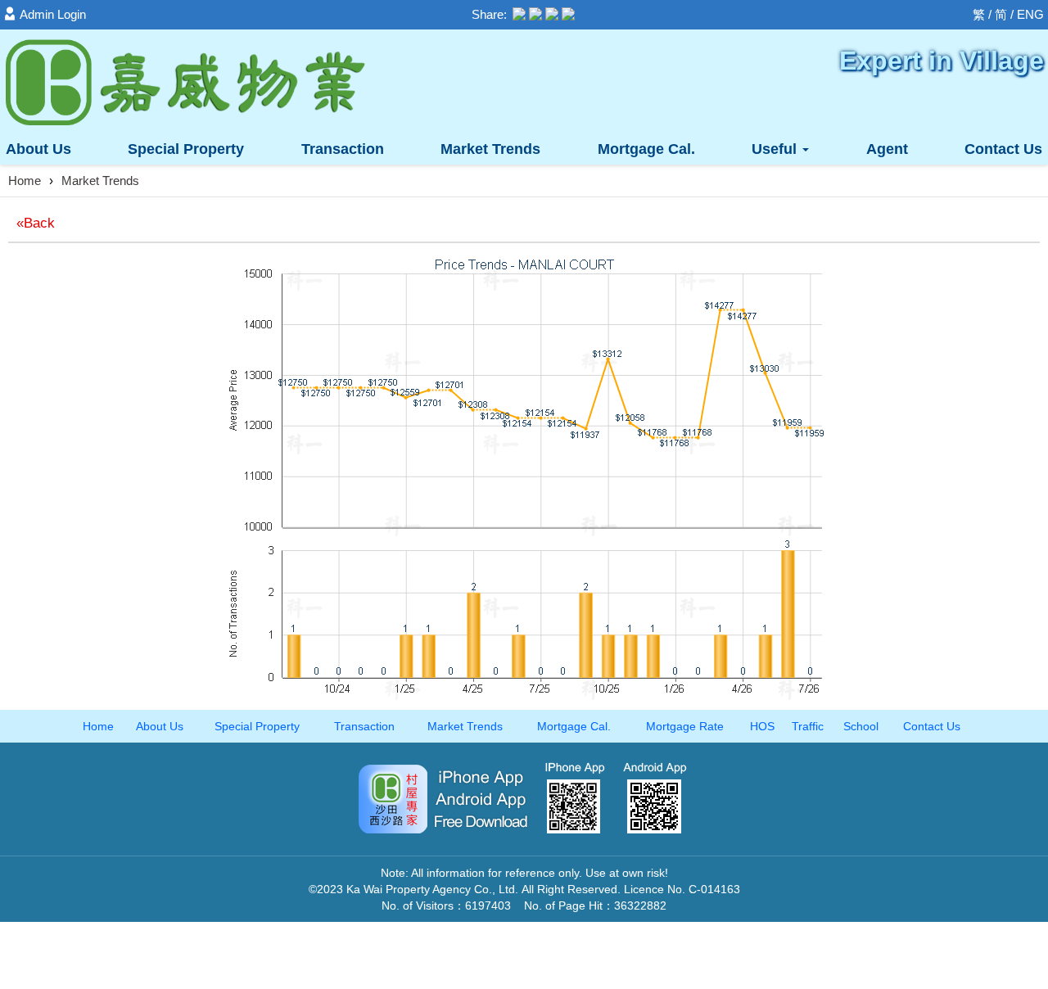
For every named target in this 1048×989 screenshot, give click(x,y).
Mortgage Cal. (646, 149)
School (861, 726)
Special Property (257, 726)
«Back (35, 223)
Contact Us (1003, 149)
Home (24, 180)
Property (186, 149)
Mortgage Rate (685, 726)
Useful (776, 149)
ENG (1030, 14)
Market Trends (490, 149)
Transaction (342, 149)
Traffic (808, 726)
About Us (38, 149)
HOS (762, 726)
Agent (887, 149)
